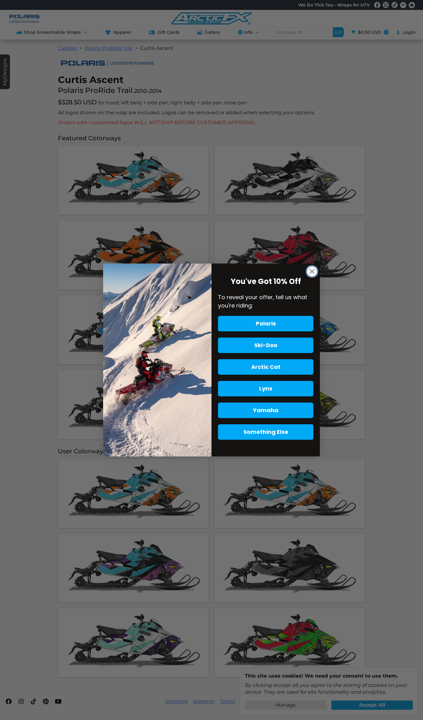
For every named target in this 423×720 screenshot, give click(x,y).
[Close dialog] (312, 271)
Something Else (265, 432)
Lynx (266, 388)
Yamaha (265, 410)
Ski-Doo (265, 345)
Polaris (266, 323)
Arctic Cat (266, 367)
